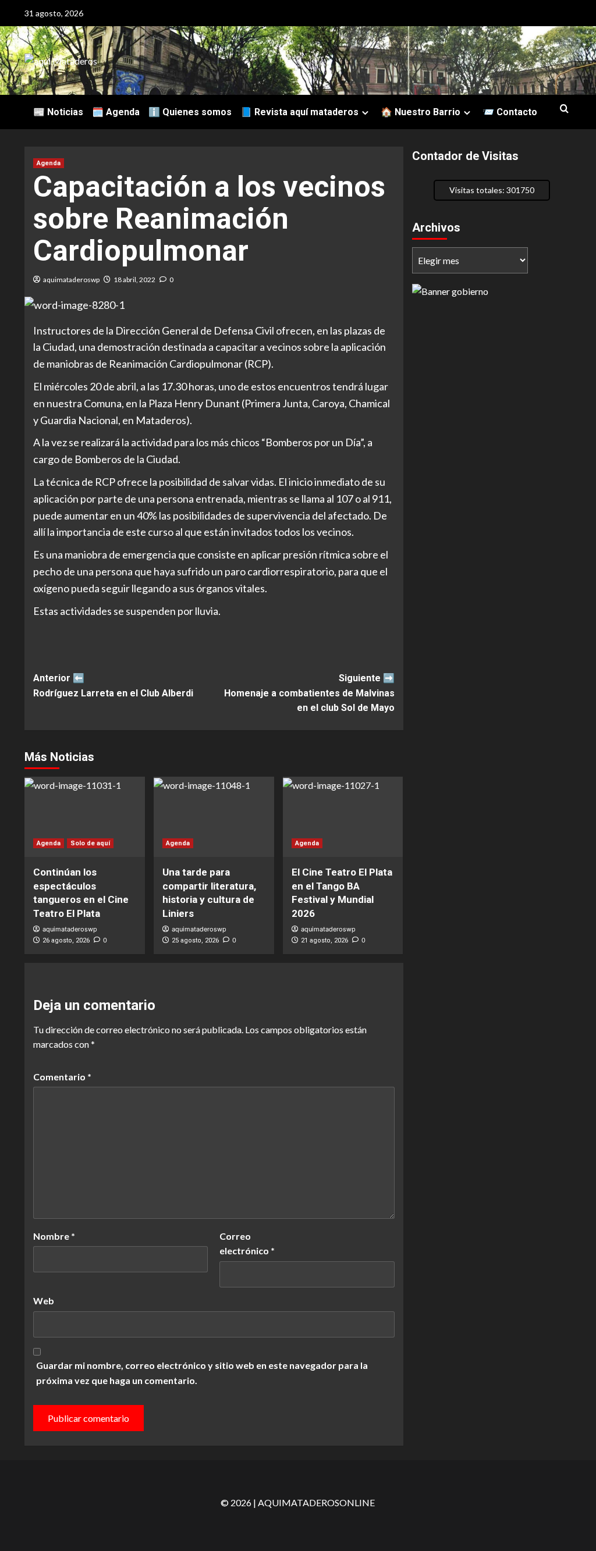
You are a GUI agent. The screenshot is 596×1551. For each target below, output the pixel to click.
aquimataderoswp (71, 279)
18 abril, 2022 (134, 279)
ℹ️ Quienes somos (190, 112)
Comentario (62, 1076)
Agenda (49, 163)
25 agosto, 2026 (195, 940)
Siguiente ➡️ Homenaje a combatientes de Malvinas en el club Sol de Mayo (309, 693)
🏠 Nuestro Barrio (420, 112)
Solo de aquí (90, 843)
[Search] (564, 109)
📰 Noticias (58, 112)
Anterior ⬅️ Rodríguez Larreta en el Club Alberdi (113, 686)
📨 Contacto (510, 112)
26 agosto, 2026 (66, 940)
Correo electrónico (247, 1243)
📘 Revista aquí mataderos (299, 112)
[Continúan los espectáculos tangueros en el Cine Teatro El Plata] (84, 817)
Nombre (54, 1235)
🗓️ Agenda (116, 112)
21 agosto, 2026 (324, 940)
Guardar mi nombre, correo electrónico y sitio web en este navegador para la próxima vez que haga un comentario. (202, 1373)
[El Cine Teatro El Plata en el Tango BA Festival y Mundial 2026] (343, 817)
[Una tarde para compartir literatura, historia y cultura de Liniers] (214, 817)
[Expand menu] (365, 113)
